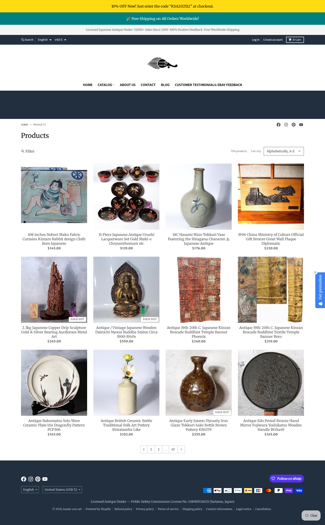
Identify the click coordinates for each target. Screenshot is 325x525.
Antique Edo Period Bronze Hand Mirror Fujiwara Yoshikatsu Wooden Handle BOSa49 (271, 425)
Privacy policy (145, 509)
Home (24, 124)
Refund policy (123, 509)
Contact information (219, 509)
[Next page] (181, 449)
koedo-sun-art (72, 509)
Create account (273, 39)
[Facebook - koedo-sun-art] (278, 125)
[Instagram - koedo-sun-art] (286, 125)
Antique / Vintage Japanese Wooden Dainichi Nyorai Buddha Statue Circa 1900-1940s (126, 332)
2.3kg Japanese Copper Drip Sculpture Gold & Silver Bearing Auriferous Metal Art (54, 332)
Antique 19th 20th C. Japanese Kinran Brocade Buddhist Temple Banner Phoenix (199, 332)
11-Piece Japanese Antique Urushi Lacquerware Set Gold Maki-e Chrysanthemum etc (126, 239)
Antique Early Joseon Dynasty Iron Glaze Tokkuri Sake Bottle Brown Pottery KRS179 (198, 425)
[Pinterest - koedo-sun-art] (293, 125)
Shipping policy (192, 509)
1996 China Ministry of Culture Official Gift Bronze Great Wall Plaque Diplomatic (271, 239)
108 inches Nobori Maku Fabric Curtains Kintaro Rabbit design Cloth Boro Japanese (54, 239)
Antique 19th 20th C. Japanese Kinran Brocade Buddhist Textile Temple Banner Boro (271, 332)
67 (173, 449)
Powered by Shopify (98, 509)
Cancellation (263, 509)
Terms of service (168, 509)
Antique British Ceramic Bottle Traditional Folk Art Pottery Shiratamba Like (126, 425)
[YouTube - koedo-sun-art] (301, 125)
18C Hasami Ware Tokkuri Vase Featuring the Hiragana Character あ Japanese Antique (199, 239)
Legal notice (243, 509)
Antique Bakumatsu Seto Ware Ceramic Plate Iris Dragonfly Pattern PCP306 (54, 425)
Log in (256, 39)
